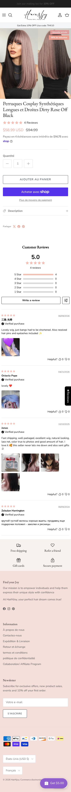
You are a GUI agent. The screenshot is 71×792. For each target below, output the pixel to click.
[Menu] (4, 15)
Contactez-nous (12, 635)
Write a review (31, 300)
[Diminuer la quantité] (7, 163)
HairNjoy (15, 779)
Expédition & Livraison (16, 641)
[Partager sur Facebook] (18, 226)
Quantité (8, 156)
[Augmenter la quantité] (28, 163)
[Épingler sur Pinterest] (23, 226)
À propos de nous (13, 630)
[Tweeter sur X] (14, 226)
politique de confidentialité (19, 658)
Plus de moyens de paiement (35, 200)
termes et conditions (15, 652)
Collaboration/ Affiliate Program (22, 664)
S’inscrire (15, 713)
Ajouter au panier (35, 179)
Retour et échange (14, 647)
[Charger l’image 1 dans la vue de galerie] (35, 63)
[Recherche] (12, 15)
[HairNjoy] (35, 15)
